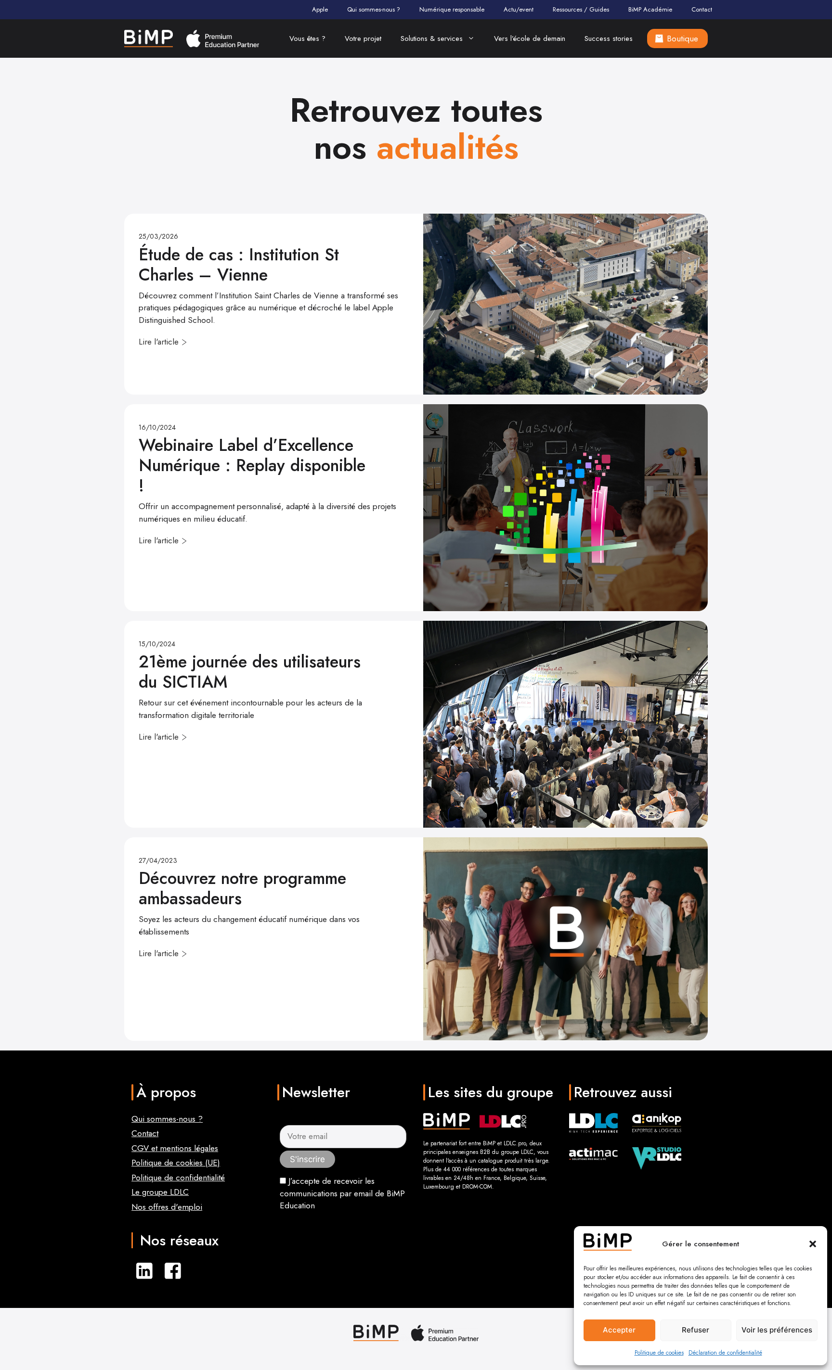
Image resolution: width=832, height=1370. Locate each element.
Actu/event (518, 9)
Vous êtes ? (307, 38)
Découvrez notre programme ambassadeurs (242, 888)
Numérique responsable (451, 9)
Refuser (695, 1329)
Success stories (609, 38)
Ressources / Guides (581, 9)
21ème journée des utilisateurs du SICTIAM (250, 672)
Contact (701, 9)
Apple (320, 9)
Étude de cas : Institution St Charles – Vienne (239, 265)
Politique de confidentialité (178, 1177)
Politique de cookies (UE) (175, 1162)
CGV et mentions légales (174, 1148)
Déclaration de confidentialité (725, 1352)
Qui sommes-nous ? (373, 9)
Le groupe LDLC (160, 1192)
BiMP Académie (650, 9)
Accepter (619, 1329)
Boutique (682, 38)
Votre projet (363, 38)
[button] (813, 1244)
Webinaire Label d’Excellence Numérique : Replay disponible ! (252, 465)
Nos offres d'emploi (166, 1207)
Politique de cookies (659, 1352)
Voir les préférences (776, 1329)
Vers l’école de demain (529, 38)
